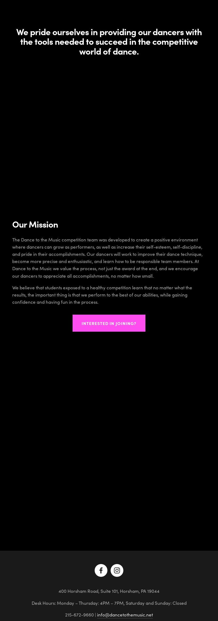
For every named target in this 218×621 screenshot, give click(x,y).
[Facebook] (101, 570)
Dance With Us (67, 12)
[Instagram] (117, 570)
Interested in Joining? (109, 323)
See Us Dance (132, 12)
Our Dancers (100, 12)
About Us (38, 12)
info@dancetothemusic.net (125, 615)
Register (182, 12)
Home (18, 12)
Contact (159, 12)
